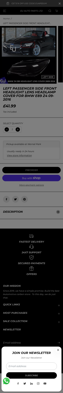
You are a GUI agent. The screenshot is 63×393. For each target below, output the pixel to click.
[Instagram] (38, 383)
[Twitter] (24, 383)
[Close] (58, 350)
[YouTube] (45, 383)
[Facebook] (18, 383)
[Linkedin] (31, 383)
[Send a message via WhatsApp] (6, 381)
